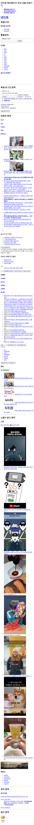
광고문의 (12, 801)
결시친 (3, 282)
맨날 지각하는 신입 (16, 324)
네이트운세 (7, 778)
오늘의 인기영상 (9, 261)
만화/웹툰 (7, 354)
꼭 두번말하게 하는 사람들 (18, 331)
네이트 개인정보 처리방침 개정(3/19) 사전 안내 (14, 796)
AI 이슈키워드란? (5, 247)
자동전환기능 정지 (8, 271)
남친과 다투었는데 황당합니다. (20, 312)
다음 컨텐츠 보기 (21, 345)
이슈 (6, 784)
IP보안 (7, 98)
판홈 (2, 345)
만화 (5, 57)
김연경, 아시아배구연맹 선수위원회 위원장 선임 (18, 223)
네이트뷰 (6, 66)
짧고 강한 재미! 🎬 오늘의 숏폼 (10, 425)
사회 (17, 268)
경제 (14, 268)
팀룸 (5, 64)
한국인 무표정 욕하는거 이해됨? (19, 323)
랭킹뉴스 (3, 133)
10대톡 (3, 285)
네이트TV (7, 777)
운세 (5, 59)
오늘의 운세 (7, 259)
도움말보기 (13, 108)
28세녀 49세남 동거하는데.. (18, 311)
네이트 (5, 17)
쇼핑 (5, 62)
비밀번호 (20, 95)
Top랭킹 (3, 278)
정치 (11, 268)
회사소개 (6, 801)
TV (5, 55)
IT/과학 (20, 268)
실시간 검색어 (5, 73)
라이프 (6, 356)
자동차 (6, 67)
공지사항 (4, 793)
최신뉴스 (6, 268)
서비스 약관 (19, 801)
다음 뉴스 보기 (26, 271)
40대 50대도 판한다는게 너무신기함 (20, 314)
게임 (5, 60)
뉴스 (5, 50)
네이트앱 (6, 29)
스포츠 (3, 127)
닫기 (8, 252)
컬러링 (6, 780)
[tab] (18, 350)
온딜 (5, 52)
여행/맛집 (7, 351)
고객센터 (20, 803)
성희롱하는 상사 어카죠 (17, 342)
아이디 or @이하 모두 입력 (9, 93)
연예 (2, 130)
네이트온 (6, 31)
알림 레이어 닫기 (5, 111)
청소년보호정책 (12, 803)
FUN (5, 353)
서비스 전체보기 (5, 807)
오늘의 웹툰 (7, 263)
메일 (5, 49)
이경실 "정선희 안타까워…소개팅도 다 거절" (17, 209)
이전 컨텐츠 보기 (12, 345)
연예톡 (3, 288)
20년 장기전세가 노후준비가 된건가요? (21, 333)
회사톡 (3, 292)
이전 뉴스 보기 (18, 271)
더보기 (6, 69)
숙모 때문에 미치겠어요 (17, 330)
